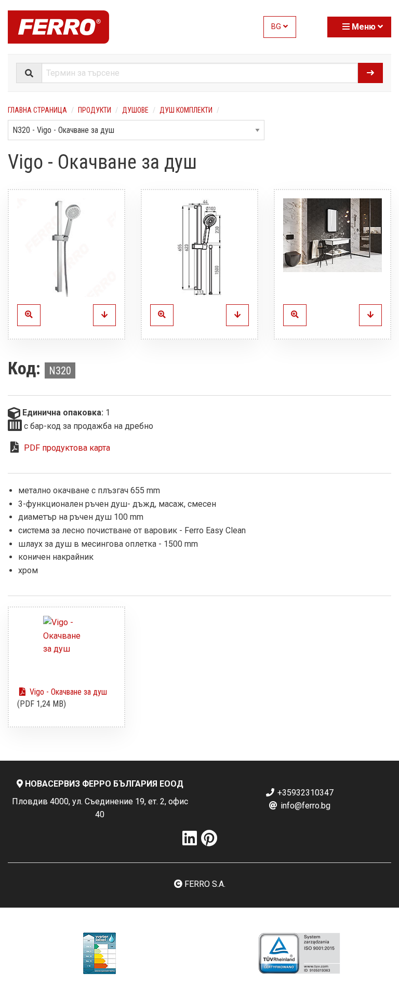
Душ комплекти (185, 110)
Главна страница (37, 110)
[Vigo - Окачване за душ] (66, 247)
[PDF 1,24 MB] (66, 647)
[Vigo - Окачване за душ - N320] (104, 315)
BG (277, 26)
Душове (135, 110)
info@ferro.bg (304, 806)
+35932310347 (304, 793)
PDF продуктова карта (67, 448)
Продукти (94, 110)
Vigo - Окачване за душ (67, 692)
